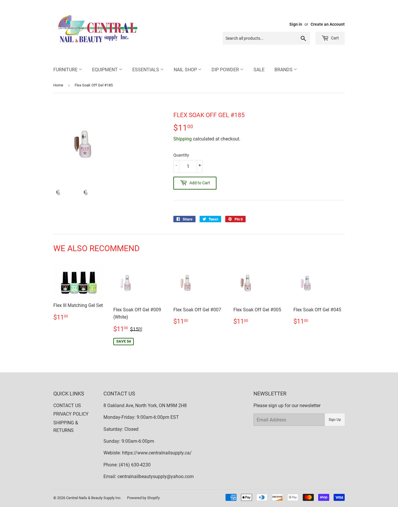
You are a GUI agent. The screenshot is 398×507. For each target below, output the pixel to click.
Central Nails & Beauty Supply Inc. (93, 498)
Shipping (182, 139)
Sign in (295, 24)
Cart (334, 38)
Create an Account (328, 24)
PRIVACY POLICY (71, 414)
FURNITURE (66, 69)
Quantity (181, 155)
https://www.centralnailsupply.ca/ (157, 453)
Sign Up (335, 420)
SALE (259, 69)
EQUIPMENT (105, 69)
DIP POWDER (226, 69)
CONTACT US (67, 405)
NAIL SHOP (186, 69)
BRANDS (284, 69)
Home (58, 85)
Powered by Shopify (143, 498)
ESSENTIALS (146, 69)
